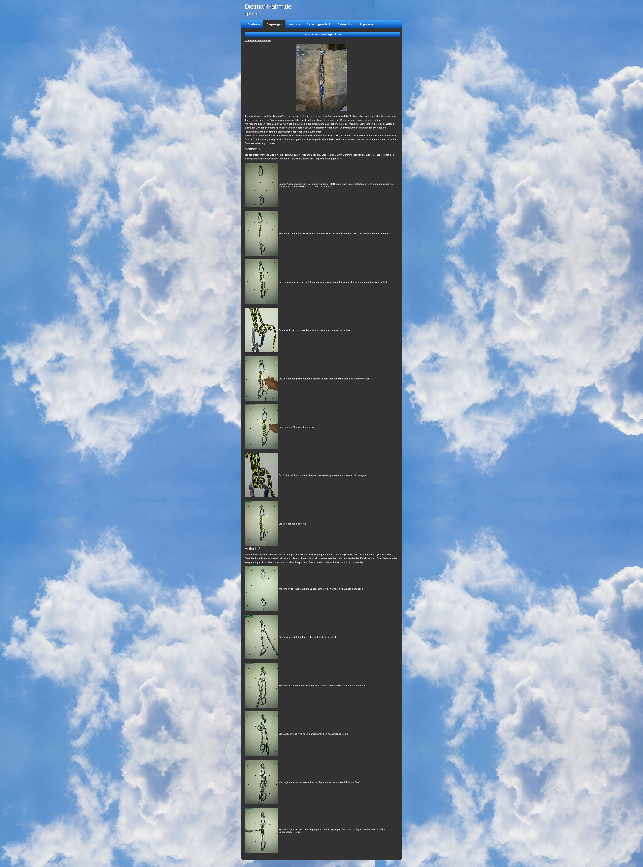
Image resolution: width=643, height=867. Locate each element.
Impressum (367, 24)
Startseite (254, 24)
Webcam (294, 24)
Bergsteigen (274, 24)
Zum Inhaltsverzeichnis (257, 40)
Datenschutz (345, 24)
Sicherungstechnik (319, 24)
